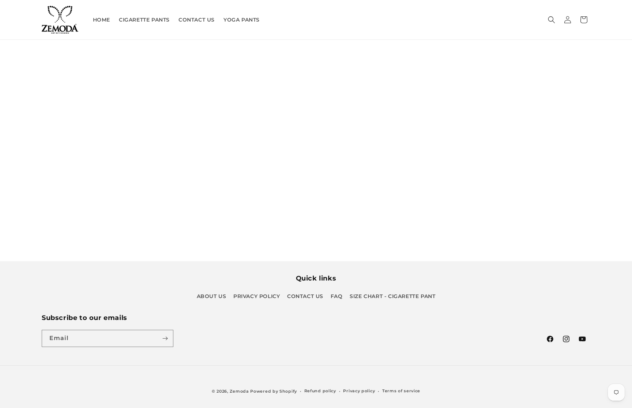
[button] (551, 20)
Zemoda (239, 391)
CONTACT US (305, 296)
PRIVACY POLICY (256, 296)
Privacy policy (359, 390)
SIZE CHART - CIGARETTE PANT (392, 296)
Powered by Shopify (273, 391)
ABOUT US (211, 296)
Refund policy (320, 390)
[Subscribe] (165, 338)
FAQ (337, 296)
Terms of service (401, 390)
